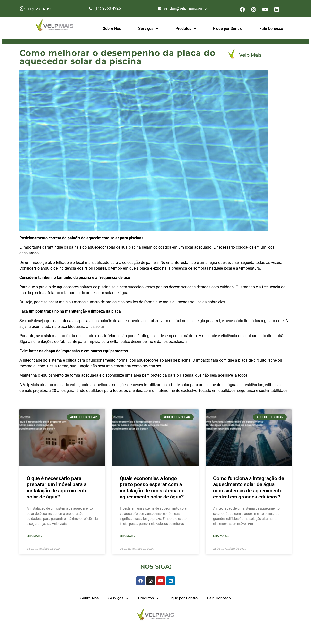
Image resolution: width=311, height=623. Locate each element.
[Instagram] (254, 9)
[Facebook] (242, 9)
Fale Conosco (271, 28)
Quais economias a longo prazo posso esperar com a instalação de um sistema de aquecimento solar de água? (152, 487)
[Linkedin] (276, 9)
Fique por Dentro (227, 28)
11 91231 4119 (39, 9)
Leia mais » (35, 536)
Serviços (145, 28)
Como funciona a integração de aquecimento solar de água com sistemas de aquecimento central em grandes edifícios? (248, 487)
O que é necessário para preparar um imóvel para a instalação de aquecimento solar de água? (57, 487)
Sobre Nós (112, 28)
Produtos (183, 28)
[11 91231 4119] (22, 8)
